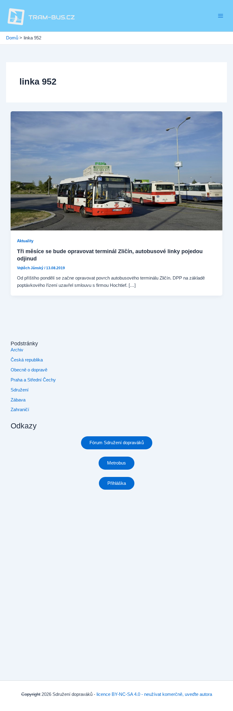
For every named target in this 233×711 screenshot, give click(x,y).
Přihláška (116, 483)
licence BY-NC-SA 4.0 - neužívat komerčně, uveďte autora (154, 694)
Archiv (17, 349)
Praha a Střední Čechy (33, 379)
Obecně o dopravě (29, 369)
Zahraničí (20, 409)
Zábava (18, 399)
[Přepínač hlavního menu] (220, 15)
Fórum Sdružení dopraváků (116, 442)
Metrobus (116, 463)
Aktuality (25, 241)
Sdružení (20, 389)
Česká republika (27, 359)
